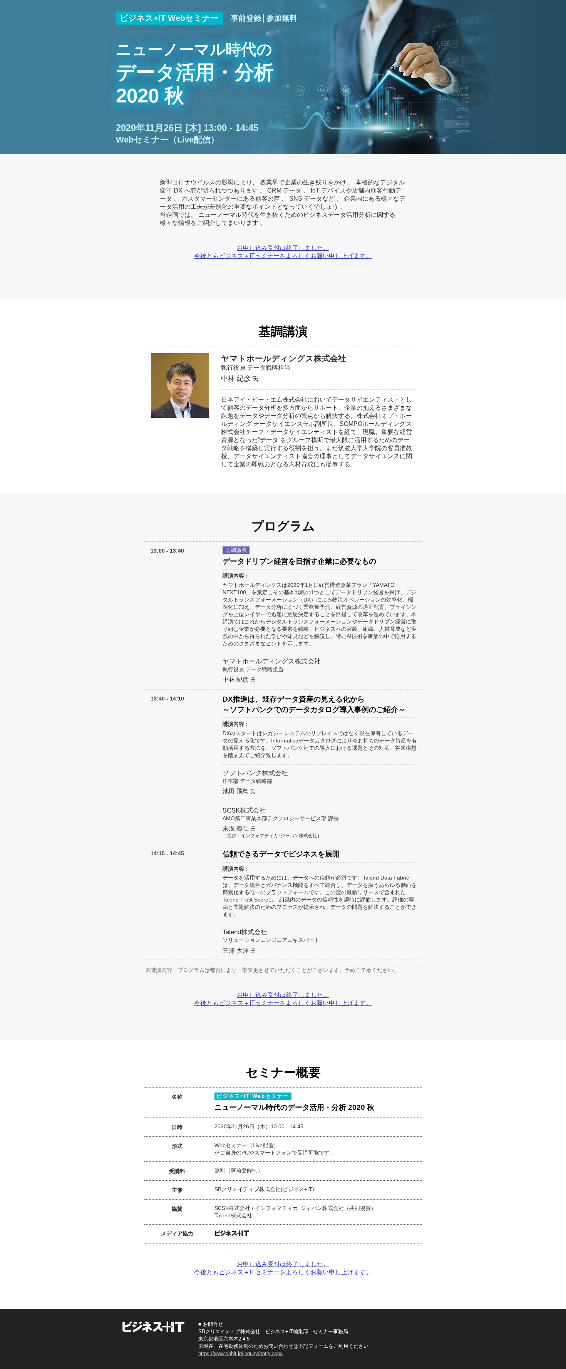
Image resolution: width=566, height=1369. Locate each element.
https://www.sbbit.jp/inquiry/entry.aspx (240, 1353)
